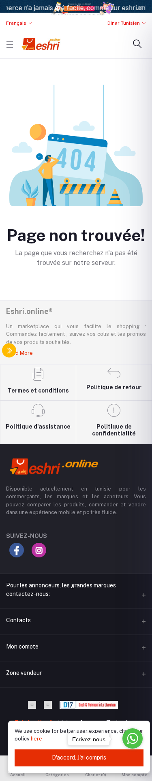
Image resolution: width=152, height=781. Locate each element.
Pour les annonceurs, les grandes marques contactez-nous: (61, 589)
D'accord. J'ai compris (79, 757)
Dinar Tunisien (123, 23)
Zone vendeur (24, 673)
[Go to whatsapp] (132, 738)
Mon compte (22, 646)
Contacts (18, 620)
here (36, 739)
